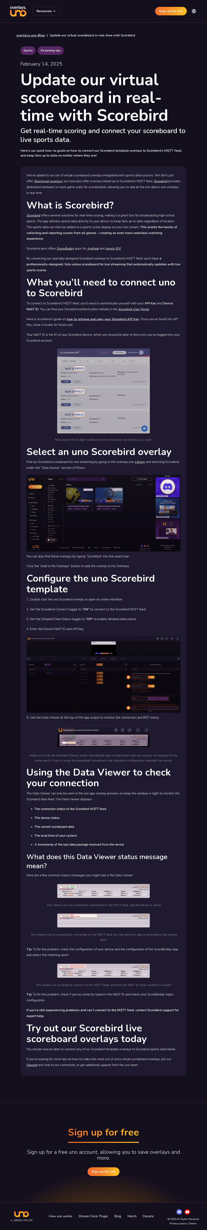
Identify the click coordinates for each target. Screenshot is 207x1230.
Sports (28, 50)
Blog (117, 1216)
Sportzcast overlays (48, 181)
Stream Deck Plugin (93, 1216)
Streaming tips (51, 50)
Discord (31, 1065)
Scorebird (161, 181)
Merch (132, 1216)
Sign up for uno (171, 11)
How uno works (60, 1216)
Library (140, 462)
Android (93, 249)
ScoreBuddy (65, 249)
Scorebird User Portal (133, 309)
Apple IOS (113, 249)
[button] (46, 11)
